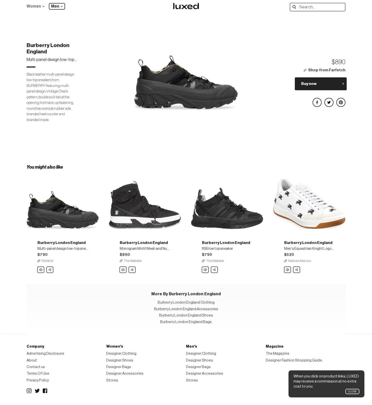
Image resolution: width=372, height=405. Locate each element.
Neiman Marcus (299, 260)
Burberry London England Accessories (186, 309)
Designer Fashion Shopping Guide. (294, 360)
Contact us (36, 367)
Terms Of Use (38, 373)
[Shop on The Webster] (145, 201)
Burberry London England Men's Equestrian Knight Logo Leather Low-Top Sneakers (287, 270)
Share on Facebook (317, 100)
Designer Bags (118, 367)
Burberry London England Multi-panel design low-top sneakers (41, 270)
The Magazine (278, 353)
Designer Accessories (124, 373)
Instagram (29, 390)
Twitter (37, 390)
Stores (112, 380)
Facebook (45, 390)
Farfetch (47, 260)
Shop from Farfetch (326, 70)
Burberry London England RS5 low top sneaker (205, 270)
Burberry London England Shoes (186, 315)
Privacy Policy (38, 380)
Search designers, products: (295, 7)
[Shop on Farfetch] (63, 201)
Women (34, 6)
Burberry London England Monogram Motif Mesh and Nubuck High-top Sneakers (123, 270)
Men (55, 6)
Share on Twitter (328, 100)
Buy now (309, 84)
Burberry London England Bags (186, 322)
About (32, 360)
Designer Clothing (121, 353)
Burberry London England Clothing (186, 302)
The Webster (133, 260)
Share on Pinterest (340, 100)
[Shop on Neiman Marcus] (309, 201)
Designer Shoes (119, 360)
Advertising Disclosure (45, 353)
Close (352, 391)
